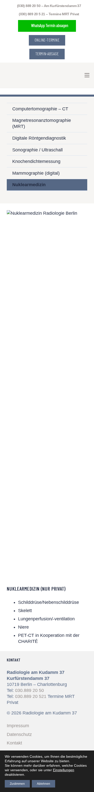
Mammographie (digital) (36, 173)
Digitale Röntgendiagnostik (39, 138)
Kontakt (14, 742)
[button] (87, 75)
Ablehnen (43, 783)
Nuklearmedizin (29, 184)
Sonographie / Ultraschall (37, 149)
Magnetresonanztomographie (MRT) (41, 123)
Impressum (18, 725)
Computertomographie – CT (40, 108)
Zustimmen (17, 783)
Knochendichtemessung (36, 161)
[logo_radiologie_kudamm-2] (16, 75)
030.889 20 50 (29, 690)
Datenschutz (19, 734)
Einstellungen (63, 770)
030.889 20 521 (30, 696)
